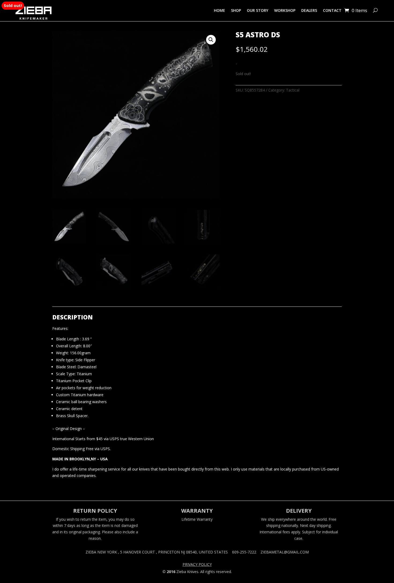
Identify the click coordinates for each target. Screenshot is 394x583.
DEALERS (309, 10)
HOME (219, 10)
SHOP (236, 10)
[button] (211, 40)
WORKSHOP (284, 10)
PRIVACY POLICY (197, 565)
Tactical (292, 90)
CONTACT (332, 10)
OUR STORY (257, 10)
